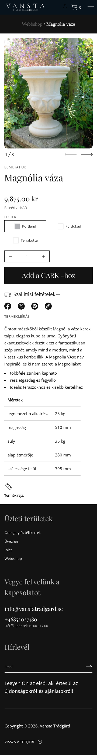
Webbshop (32, 24)
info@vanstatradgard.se (34, 608)
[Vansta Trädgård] (25, 7)
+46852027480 (21, 619)
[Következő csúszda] (87, 154)
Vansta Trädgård (55, 726)
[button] (76, 7)
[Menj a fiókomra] (65, 8)
